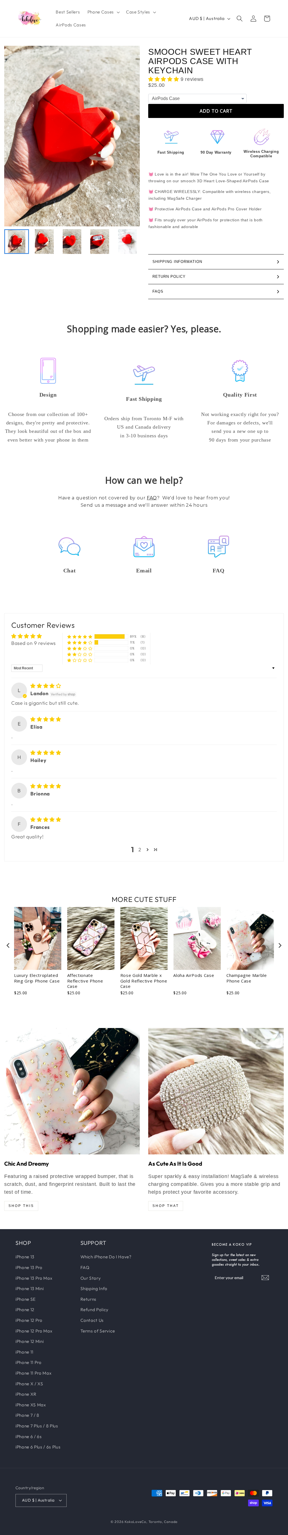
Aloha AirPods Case (193, 975)
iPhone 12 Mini (29, 1341)
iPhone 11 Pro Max (33, 1373)
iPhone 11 (24, 1352)
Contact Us (92, 1320)
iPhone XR (26, 1394)
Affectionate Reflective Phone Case (85, 981)
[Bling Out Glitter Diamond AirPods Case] (216, 1091)
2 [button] (139, 849)
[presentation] (8, 945)
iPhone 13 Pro (28, 1267)
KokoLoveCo (135, 1522)
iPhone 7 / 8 (27, 1415)
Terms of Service (97, 1331)
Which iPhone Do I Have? (106, 1256)
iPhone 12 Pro (28, 1320)
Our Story (90, 1278)
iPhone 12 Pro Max (33, 1331)
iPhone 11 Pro (28, 1362)
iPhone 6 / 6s (28, 1436)
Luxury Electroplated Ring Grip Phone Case (37, 978)
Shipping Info (94, 1288)
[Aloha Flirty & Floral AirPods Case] (72, 1091)
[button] (103, 12)
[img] (45, 686)
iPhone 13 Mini (29, 1288)
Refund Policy (94, 1309)
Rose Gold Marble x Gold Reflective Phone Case (143, 981)
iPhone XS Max (30, 1404)
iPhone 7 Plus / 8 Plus (36, 1426)
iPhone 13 (24, 1256)
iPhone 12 (24, 1309)
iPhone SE (25, 1299)
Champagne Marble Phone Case (246, 978)
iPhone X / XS (29, 1383)
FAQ (152, 498)
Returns (88, 1299)
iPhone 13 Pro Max (33, 1278)
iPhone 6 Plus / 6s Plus (37, 1447)
